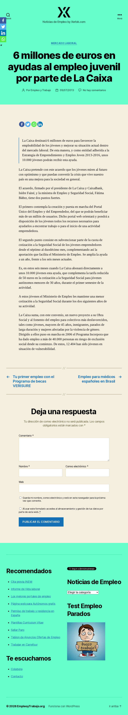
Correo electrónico (77, 466)
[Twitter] (28, 124)
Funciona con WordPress (64, 706)
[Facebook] (22, 124)
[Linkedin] (40, 124)
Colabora (16, 669)
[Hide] (1, 45)
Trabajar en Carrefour (24, 644)
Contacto (17, 676)
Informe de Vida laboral (25, 589)
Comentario (26, 435)
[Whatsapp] (34, 124)
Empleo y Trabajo (41, 90)
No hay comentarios (94, 90)
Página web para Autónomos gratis (33, 603)
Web (21, 481)
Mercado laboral (64, 43)
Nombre (24, 466)
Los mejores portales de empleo (31, 596)
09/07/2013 (67, 90)
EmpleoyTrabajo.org (31, 706)
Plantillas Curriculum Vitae (27, 622)
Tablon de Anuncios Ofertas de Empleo (35, 637)
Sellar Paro (17, 630)
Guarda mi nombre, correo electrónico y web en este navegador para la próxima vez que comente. (64, 499)
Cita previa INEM (21, 581)
